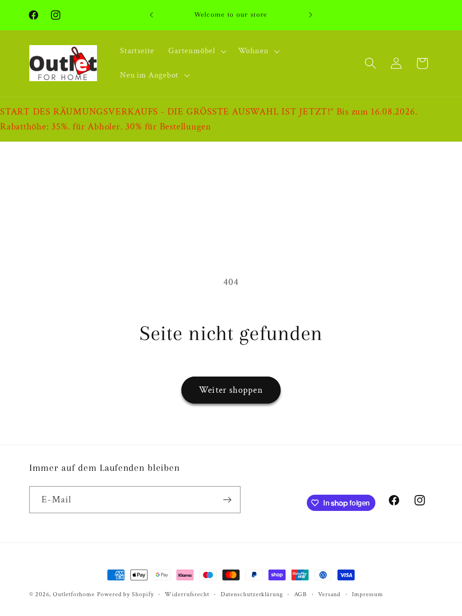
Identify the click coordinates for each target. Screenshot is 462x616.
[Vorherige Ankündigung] (152, 15)
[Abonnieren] (227, 500)
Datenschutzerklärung (252, 594)
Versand (329, 594)
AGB (300, 594)
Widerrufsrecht (187, 594)
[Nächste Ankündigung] (310, 15)
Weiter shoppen (231, 390)
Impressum (367, 594)
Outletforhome (74, 594)
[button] (196, 51)
